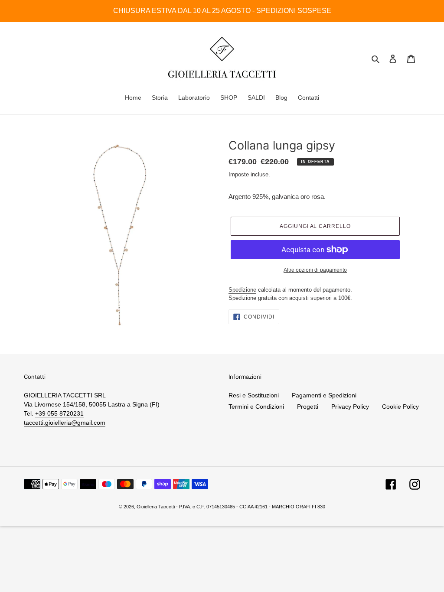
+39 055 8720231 (59, 413)
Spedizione (242, 289)
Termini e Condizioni (256, 406)
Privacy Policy (350, 406)
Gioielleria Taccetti (156, 506)
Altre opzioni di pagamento (315, 270)
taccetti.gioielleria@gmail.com (64, 422)
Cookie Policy (400, 406)
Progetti (307, 406)
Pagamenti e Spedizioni (324, 395)
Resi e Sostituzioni (254, 395)
